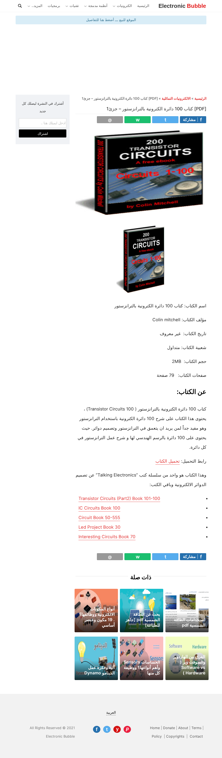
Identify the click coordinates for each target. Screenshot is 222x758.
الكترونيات (124, 5)
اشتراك (43, 133)
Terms (196, 728)
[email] (110, 119)
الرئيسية (143, 5)
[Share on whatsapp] (137, 119)
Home (155, 728)
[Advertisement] (111, 59)
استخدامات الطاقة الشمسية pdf (189, 622)
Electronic (182, 6)
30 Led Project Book (99, 527)
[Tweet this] (165, 119)
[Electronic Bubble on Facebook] (96, 729)
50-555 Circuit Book (99, 517)
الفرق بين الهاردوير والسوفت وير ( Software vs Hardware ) (189, 664)
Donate (169, 728)
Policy (157, 736)
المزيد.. (37, 5)
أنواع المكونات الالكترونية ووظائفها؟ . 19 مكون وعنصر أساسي (97, 617)
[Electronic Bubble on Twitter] (107, 729)
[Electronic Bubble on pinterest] (127, 729)
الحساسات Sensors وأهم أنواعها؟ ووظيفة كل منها (142, 667)
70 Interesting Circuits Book (106, 536)
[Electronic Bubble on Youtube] (117, 729)
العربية (111, 712)
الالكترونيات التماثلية (176, 98)
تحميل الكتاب (167, 461)
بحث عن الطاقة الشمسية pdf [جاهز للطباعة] (143, 620)
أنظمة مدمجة (97, 5)
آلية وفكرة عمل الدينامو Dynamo (99, 670)
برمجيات (54, 5)
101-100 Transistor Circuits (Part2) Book (119, 498)
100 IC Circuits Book (99, 508)
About (183, 728)
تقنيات (74, 5)
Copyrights (175, 736)
